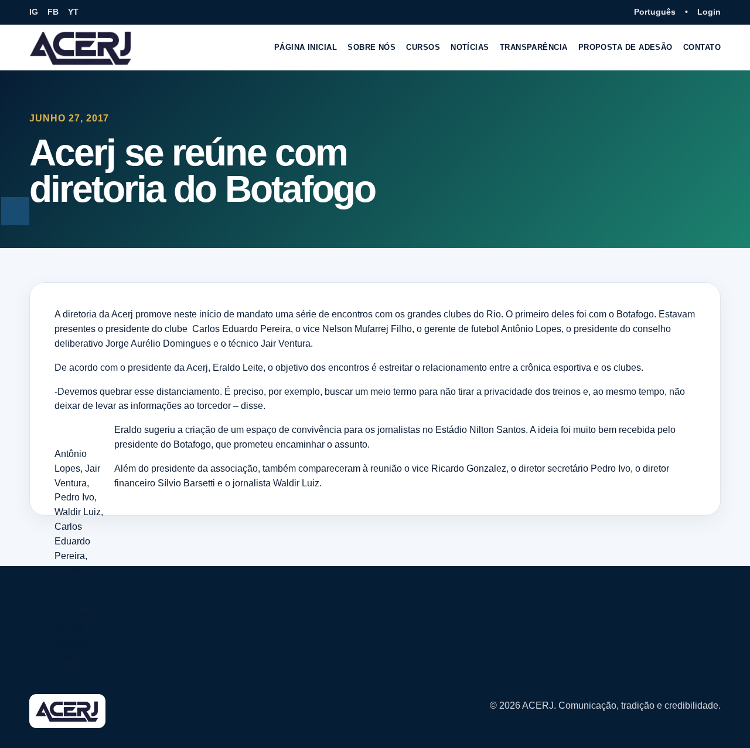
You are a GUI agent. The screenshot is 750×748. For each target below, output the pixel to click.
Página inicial (305, 47)
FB (53, 11)
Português (655, 11)
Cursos (423, 47)
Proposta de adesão (625, 47)
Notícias (470, 47)
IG (33, 11)
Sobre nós (371, 47)
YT (73, 11)
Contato (702, 47)
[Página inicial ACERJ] (81, 47)
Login (709, 11)
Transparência (534, 47)
